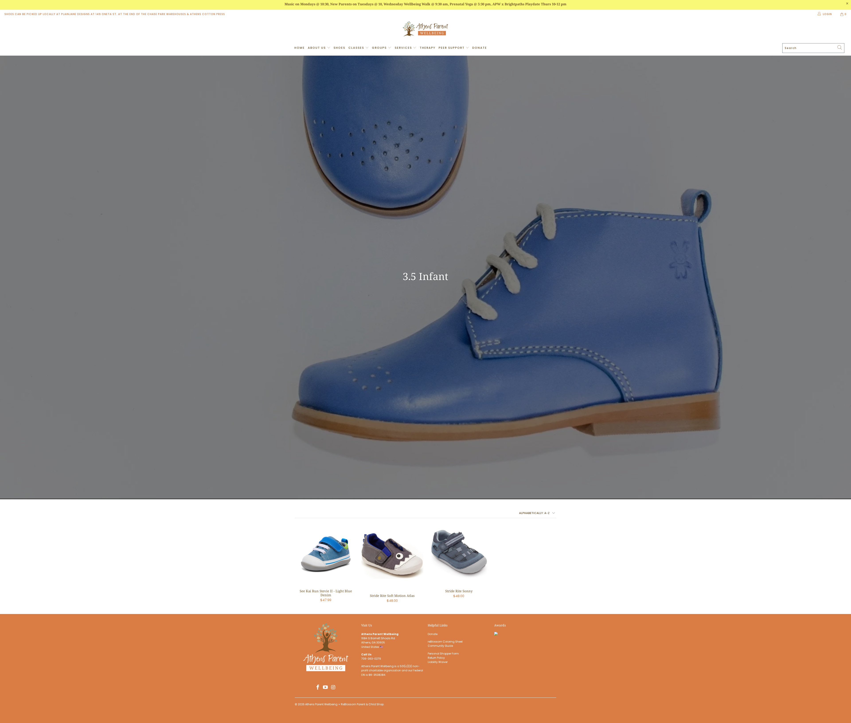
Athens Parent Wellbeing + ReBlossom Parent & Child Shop (344, 704)
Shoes (339, 48)
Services (404, 48)
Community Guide (440, 646)
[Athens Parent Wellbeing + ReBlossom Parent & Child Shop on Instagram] (333, 687)
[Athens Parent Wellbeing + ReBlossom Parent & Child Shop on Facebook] (317, 687)
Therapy (427, 48)
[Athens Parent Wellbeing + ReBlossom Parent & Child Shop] (425, 29)
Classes (356, 48)
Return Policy (436, 658)
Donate (479, 48)
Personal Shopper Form (443, 653)
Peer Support (452, 48)
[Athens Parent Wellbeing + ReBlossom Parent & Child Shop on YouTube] (325, 687)
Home (299, 48)
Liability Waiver (438, 662)
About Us (317, 48)
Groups (380, 48)
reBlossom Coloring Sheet (445, 641)
